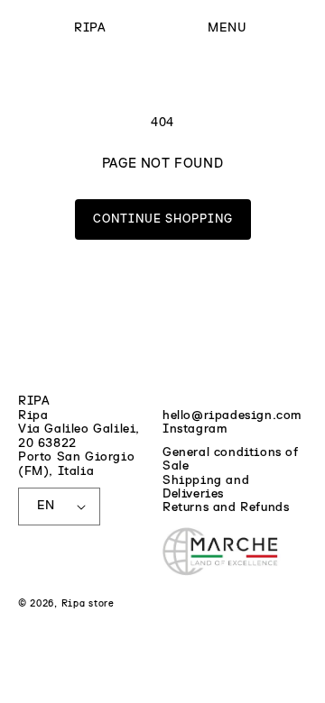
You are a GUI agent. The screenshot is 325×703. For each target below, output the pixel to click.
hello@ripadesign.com (232, 415)
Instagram (194, 429)
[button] (227, 29)
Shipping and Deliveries (205, 487)
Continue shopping (163, 219)
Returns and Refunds (225, 507)
